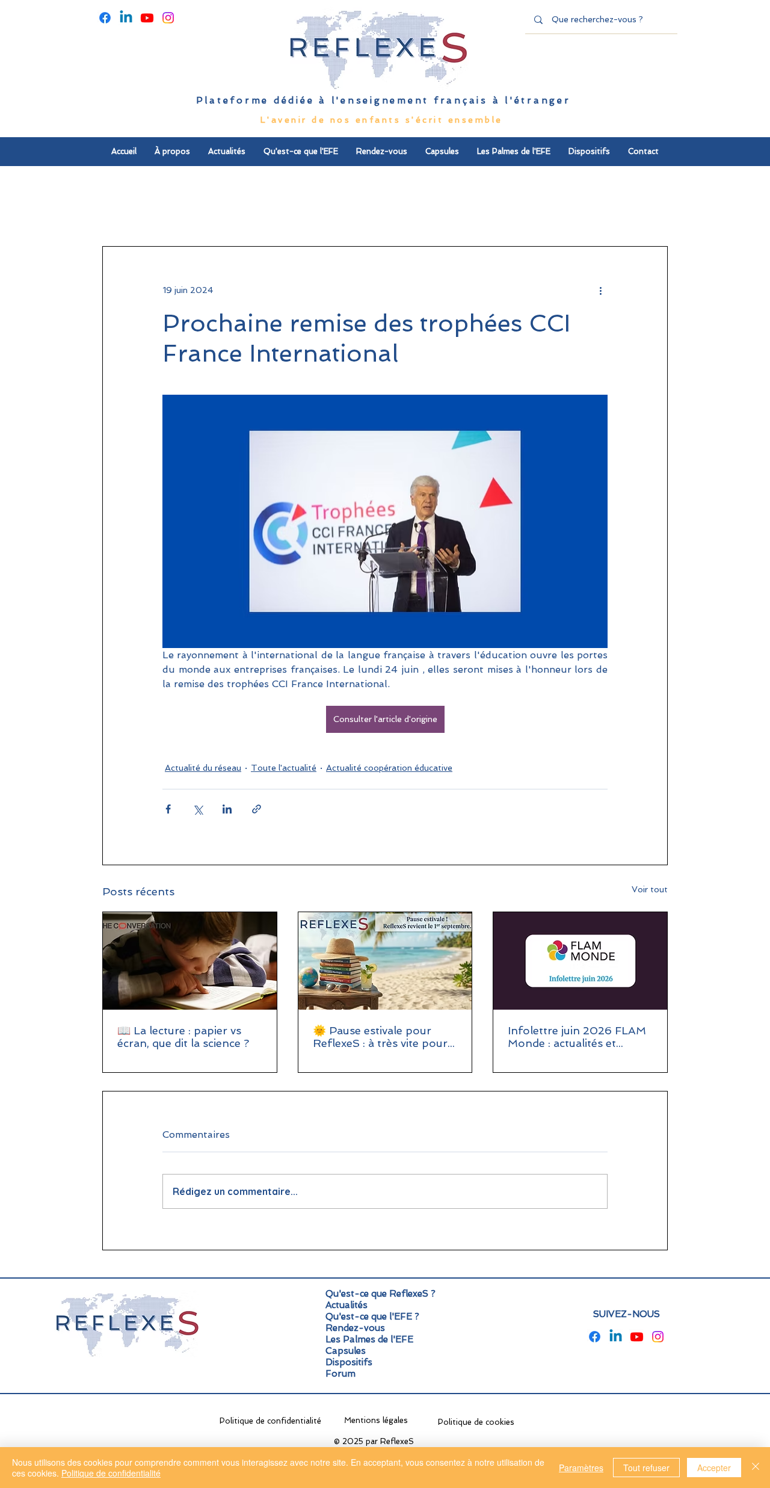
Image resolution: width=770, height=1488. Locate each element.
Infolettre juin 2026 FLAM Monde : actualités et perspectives (577, 1036)
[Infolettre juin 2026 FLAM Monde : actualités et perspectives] (580, 961)
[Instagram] (168, 17)
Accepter (714, 1468)
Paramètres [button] (581, 1468)
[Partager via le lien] (256, 809)
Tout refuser (646, 1468)
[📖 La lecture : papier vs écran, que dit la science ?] (190, 961)
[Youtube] (147, 17)
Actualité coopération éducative (389, 768)
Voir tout (650, 889)
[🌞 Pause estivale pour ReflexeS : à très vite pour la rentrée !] (385, 961)
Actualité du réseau (203, 768)
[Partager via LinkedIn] (227, 809)
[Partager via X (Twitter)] (197, 809)
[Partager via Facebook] (168, 809)
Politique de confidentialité (111, 1473)
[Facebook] (104, 17)
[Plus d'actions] (600, 290)
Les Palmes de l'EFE (369, 1339)
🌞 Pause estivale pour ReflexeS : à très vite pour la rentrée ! (380, 1036)
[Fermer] (755, 1467)
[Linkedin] (126, 17)
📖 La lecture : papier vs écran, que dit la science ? (183, 1036)
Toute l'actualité (283, 768)
